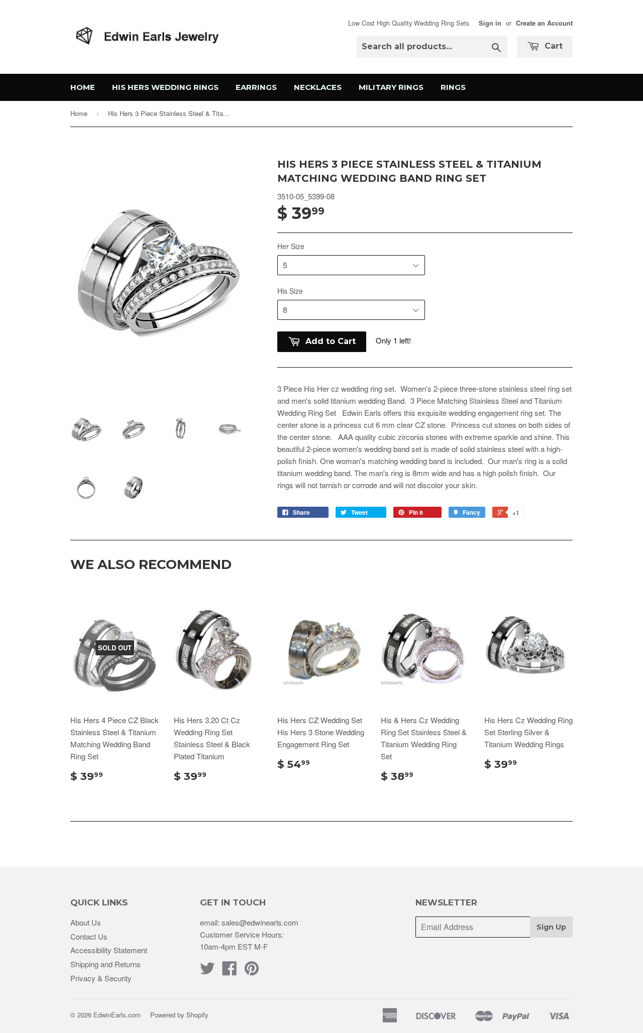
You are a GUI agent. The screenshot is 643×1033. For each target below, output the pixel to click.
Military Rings (391, 87)
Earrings (256, 87)
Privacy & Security (101, 978)
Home (82, 87)
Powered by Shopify (179, 1014)
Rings (453, 87)
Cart (552, 46)
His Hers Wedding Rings (165, 87)
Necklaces (318, 87)
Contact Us (89, 936)
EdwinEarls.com (117, 1014)
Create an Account (544, 23)
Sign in (490, 23)
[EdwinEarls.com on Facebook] (229, 971)
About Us (85, 922)
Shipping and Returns (105, 964)
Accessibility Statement (108, 950)
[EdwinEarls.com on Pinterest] (251, 971)
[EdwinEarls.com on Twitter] (207, 971)
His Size (290, 291)
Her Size (290, 246)
